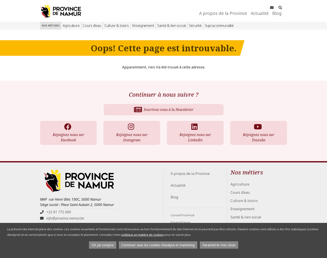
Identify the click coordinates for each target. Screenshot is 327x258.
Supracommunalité (219, 25)
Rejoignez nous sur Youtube (258, 137)
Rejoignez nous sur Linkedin (195, 137)
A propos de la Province (223, 13)
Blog (277, 13)
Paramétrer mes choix (219, 245)
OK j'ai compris (103, 245)
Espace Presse (180, 222)
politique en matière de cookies (142, 235)
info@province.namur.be (65, 218)
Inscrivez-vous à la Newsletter (168, 109)
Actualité (260, 13)
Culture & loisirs (116, 25)
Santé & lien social (171, 25)
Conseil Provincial (182, 215)
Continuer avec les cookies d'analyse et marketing (158, 245)
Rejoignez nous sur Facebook (68, 137)
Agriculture (71, 25)
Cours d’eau (92, 25)
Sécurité (195, 25)
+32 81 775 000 (58, 212)
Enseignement (143, 25)
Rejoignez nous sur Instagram (131, 137)
